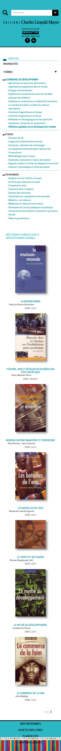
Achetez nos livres (30, 730)
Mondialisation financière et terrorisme (30, 440)
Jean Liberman (28, 443)
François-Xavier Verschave (21, 305)
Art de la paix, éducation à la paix (24, 182)
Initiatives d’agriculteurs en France (25, 116)
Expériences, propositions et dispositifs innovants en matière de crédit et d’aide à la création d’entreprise (32, 105)
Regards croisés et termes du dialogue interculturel (33, 164)
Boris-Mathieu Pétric (22, 375)
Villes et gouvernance (18, 219)
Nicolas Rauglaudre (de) (21, 560)
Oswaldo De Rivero (21, 628)
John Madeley (21, 696)
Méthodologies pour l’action (21, 156)
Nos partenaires (30, 724)
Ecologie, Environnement (20, 91)
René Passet (14, 443)
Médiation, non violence (19, 200)
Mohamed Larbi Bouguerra (21, 511)
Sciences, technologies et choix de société (29, 167)
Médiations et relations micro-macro (25, 204)
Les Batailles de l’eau (30, 508)
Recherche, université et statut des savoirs (29, 160)
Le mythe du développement (30, 625)
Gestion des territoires (19, 193)
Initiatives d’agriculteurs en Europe (25, 112)
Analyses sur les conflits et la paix (25, 178)
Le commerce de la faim (30, 693)
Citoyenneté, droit (17, 186)
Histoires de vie (15, 138)
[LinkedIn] (33, 40)
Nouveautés (10, 64)
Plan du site (30, 736)
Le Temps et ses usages (30, 557)
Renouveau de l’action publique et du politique (30, 208)
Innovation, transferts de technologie (26, 145)
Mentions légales (30, 742)
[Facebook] (27, 40)
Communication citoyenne (21, 189)
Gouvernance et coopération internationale (29, 197)
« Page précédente (44, 711)
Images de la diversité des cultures (25, 142)
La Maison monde (30, 301)
